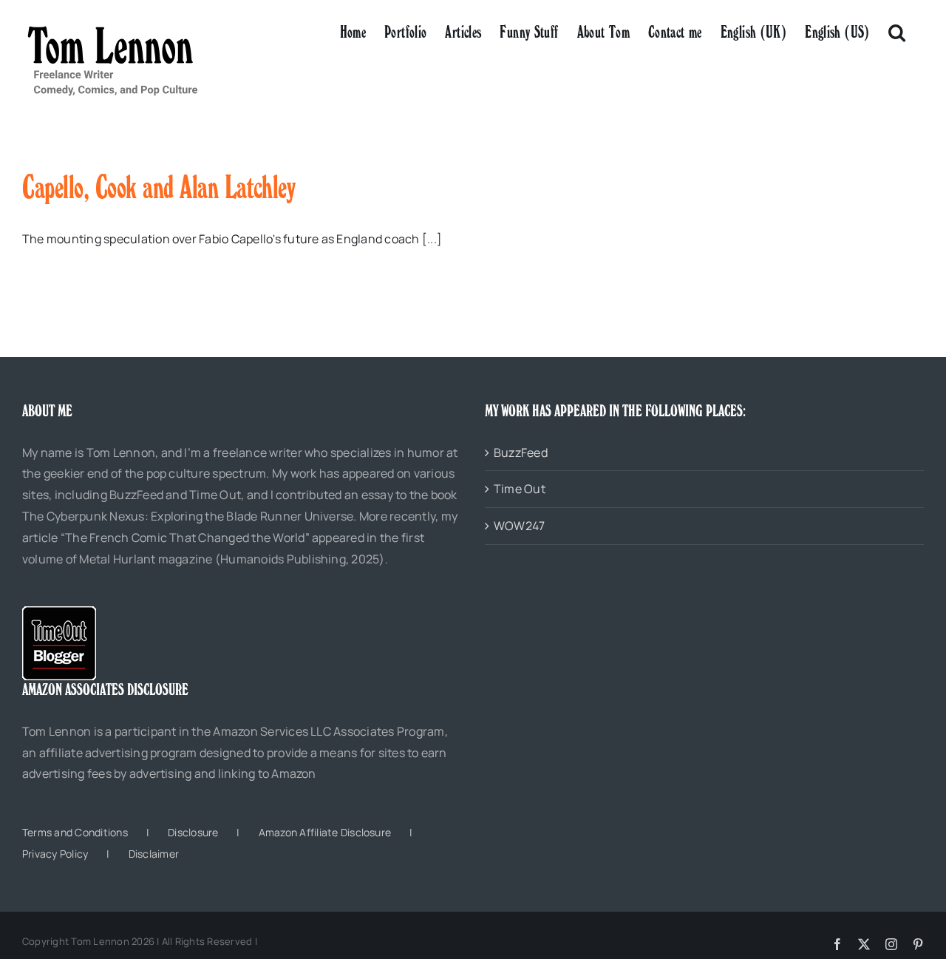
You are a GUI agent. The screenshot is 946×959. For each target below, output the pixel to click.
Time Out (519, 489)
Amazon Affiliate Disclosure (325, 832)
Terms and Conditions (75, 832)
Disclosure (193, 832)
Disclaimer (154, 854)
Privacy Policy (55, 854)
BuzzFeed (521, 452)
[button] (896, 31)
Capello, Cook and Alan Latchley (158, 187)
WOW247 (519, 526)
